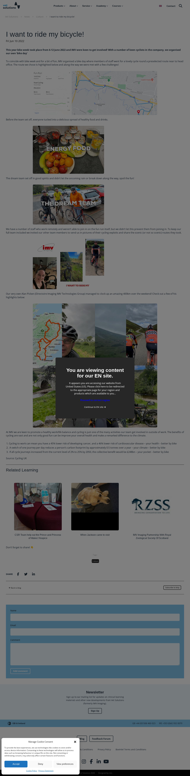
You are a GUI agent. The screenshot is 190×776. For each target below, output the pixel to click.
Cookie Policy (31, 770)
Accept (16, 764)
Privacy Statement (45, 770)
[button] (75, 741)
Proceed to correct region (95, 400)
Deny (40, 764)
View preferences (65, 764)
